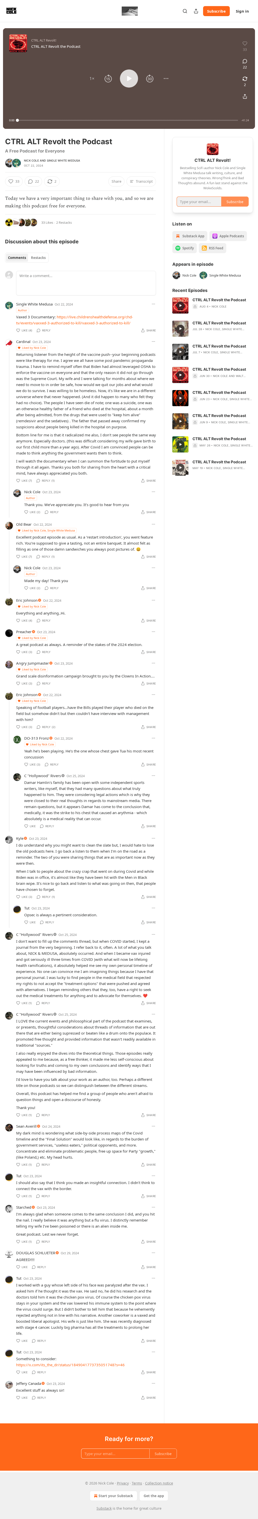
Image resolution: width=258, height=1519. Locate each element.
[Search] (185, 11)
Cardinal (23, 341)
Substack (104, 1508)
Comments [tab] (17, 257)
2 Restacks (64, 222)
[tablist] (27, 258)
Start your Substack (116, 1495)
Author (22, 310)
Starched (23, 1207)
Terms (137, 1483)
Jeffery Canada (28, 1383)
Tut (26, 907)
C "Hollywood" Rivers (42, 775)
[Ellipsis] (153, 304)
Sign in (242, 11)
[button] (92, 78)
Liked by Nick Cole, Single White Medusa (48, 530)
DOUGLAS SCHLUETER (35, 1252)
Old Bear (23, 524)
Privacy (123, 1483)
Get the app (154, 1495)
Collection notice (159, 1483)
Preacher (23, 631)
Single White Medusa (63, 160)
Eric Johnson (27, 600)
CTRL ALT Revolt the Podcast (219, 299)
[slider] (127, 120)
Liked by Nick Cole (34, 348)
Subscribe (216, 11)
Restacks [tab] (38, 257)
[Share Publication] (196, 11)
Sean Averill (26, 1126)
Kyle (19, 838)
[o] (180, 305)
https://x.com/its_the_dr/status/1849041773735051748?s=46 (70, 1364)
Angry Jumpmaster (32, 663)
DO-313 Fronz (36, 738)
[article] (212, 305)
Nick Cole (31, 160)
